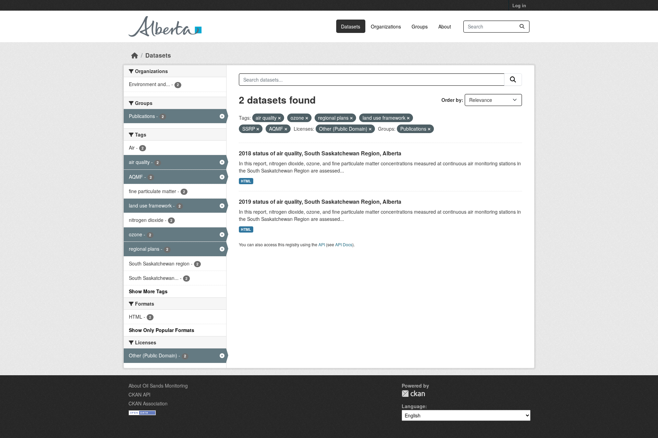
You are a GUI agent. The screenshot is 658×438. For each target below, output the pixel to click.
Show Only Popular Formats (161, 330)
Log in (519, 5)
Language (413, 406)
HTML (246, 181)
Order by (451, 99)
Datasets (350, 26)
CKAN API (139, 394)
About (444, 26)
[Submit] (522, 27)
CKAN (413, 393)
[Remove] (279, 118)
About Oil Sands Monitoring (158, 385)
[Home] (134, 55)
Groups (420, 26)
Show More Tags (148, 291)
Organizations (386, 26)
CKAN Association (148, 403)
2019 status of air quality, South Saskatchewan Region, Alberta (320, 201)
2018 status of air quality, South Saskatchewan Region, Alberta (320, 153)
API (321, 244)
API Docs (343, 244)
